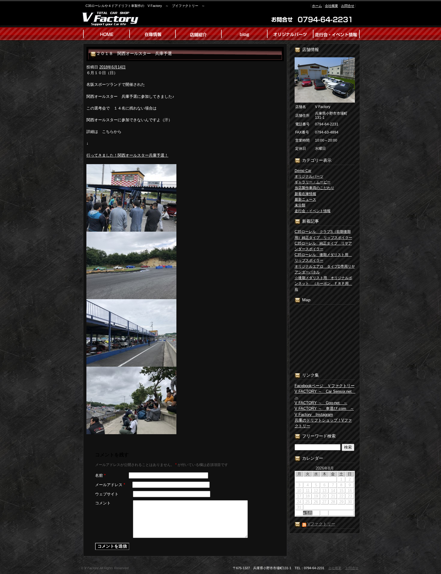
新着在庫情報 (305, 194)
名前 (100, 475)
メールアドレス (110, 484)
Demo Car (303, 171)
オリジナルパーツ (309, 176)
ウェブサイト (106, 494)
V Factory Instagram (314, 414)
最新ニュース (305, 199)
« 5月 (307, 513)
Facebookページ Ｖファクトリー (325, 385)
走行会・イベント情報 (313, 211)
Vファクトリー (321, 523)
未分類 (300, 205)
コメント (103, 503)
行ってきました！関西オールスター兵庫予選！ (127, 155)
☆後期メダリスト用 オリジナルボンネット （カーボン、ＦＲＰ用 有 (323, 283)
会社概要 (331, 6)
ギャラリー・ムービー (313, 182)
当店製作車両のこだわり (314, 188)
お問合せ (347, 6)
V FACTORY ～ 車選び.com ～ (324, 408)
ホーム (317, 6)
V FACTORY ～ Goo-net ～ (321, 403)
